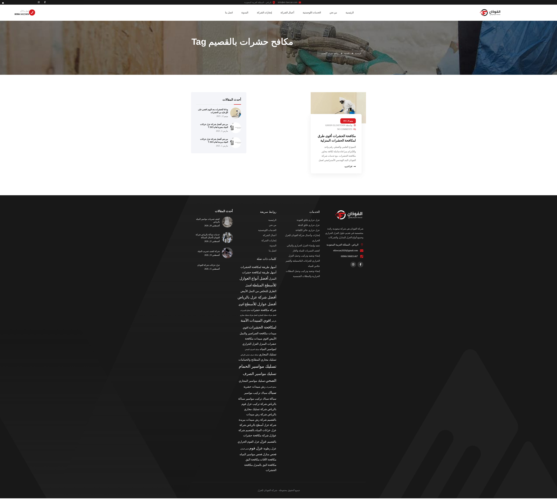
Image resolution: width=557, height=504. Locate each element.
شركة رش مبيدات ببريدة (253, 419)
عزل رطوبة (269, 448)
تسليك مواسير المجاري (252, 380)
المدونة (273, 245)
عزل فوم (256, 448)
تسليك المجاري (267, 354)
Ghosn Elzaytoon (335, 125)
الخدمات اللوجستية (267, 230)
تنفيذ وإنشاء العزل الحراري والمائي (303, 245)
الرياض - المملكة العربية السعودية (342, 244)
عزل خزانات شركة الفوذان (208, 265)
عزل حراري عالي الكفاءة (308, 230)
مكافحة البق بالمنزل (264, 464)
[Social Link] (45, 2)
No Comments (344, 129)
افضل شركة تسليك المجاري (267, 315)
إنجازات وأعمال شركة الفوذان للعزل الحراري (302, 238)
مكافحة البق (252, 459)
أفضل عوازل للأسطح (260, 304)
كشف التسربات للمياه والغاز (306, 250)
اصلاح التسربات (245, 310)
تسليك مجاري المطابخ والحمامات (257, 359)
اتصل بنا (272, 250)
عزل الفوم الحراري (248, 441)
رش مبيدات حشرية (254, 386)
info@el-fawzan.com (288, 2)
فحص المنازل (244, 449)
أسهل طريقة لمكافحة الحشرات (258, 267)
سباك (272, 393)
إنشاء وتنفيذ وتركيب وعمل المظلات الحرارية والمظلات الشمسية (303, 273)
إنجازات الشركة (268, 240)
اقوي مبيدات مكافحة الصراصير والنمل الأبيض (258, 333)
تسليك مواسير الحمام (257, 366)
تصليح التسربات (271, 387)
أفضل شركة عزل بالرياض (257, 297)
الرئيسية (272, 220)
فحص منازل (269, 454)
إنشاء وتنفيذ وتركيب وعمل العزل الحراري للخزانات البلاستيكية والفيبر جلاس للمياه (303, 260)
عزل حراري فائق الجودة (308, 220)
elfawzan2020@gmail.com (345, 250)
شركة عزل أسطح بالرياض (261, 424)
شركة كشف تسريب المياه (209, 251)
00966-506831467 (349, 256)
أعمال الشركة (269, 235)
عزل (263, 441)
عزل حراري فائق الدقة (309, 225)
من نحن (272, 225)
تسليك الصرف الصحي (252, 349)
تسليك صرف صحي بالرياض (249, 355)
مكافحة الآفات (268, 459)
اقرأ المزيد (348, 166)
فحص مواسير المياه (251, 454)
